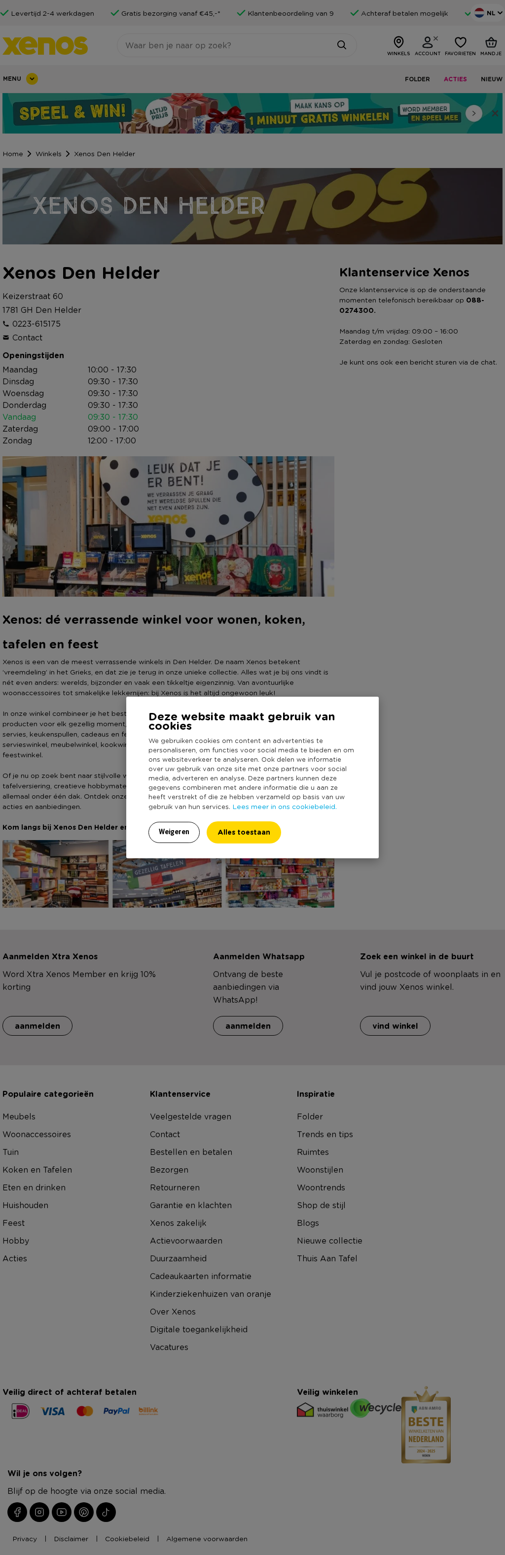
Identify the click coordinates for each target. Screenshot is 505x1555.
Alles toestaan (243, 832)
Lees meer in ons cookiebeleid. (284, 806)
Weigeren (174, 832)
